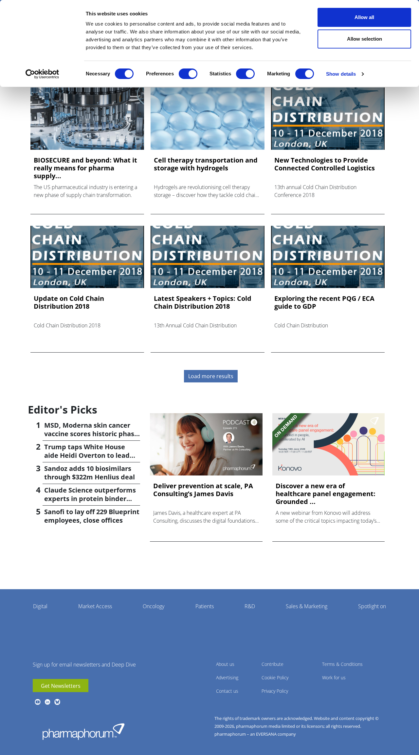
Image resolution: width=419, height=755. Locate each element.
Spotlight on (372, 606)
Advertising (227, 677)
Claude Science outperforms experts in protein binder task (90, 499)
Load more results (210, 376)
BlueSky (57, 702)
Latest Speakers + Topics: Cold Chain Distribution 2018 (202, 302)
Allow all (364, 17)
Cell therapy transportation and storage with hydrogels (206, 164)
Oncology (153, 606)
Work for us (334, 677)
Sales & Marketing (306, 606)
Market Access (95, 606)
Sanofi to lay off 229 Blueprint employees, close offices (91, 516)
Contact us (227, 691)
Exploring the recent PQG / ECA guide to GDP (324, 302)
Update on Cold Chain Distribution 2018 (69, 302)
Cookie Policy (275, 677)
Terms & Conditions (342, 664)
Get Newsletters (61, 685)
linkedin (47, 702)
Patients (204, 606)
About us (225, 664)
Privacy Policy (275, 691)
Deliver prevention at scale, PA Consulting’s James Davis (203, 490)
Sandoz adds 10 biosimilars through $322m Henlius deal (89, 472)
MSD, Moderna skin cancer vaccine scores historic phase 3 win (91, 434)
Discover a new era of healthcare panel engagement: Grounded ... (325, 494)
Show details (341, 74)
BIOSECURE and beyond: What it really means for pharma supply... (85, 168)
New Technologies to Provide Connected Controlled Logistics (324, 164)
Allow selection (364, 39)
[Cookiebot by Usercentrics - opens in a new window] (42, 74)
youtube (37, 702)
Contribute (272, 664)
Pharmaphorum (83, 731)
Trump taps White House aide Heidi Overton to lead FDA (87, 455)
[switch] (188, 73)
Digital (40, 606)
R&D (250, 606)
